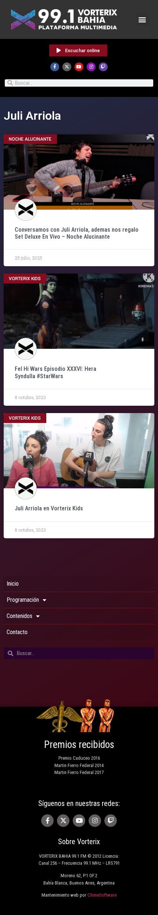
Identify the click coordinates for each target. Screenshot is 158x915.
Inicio (13, 583)
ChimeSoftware (101, 895)
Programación (23, 599)
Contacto (17, 632)
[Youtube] (79, 66)
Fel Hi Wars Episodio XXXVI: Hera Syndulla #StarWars (55, 372)
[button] (142, 19)
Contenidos (19, 615)
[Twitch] (103, 66)
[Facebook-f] (54, 66)
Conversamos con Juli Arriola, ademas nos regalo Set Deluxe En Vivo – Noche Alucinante (77, 233)
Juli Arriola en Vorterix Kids (49, 508)
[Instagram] (91, 66)
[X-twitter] (66, 66)
